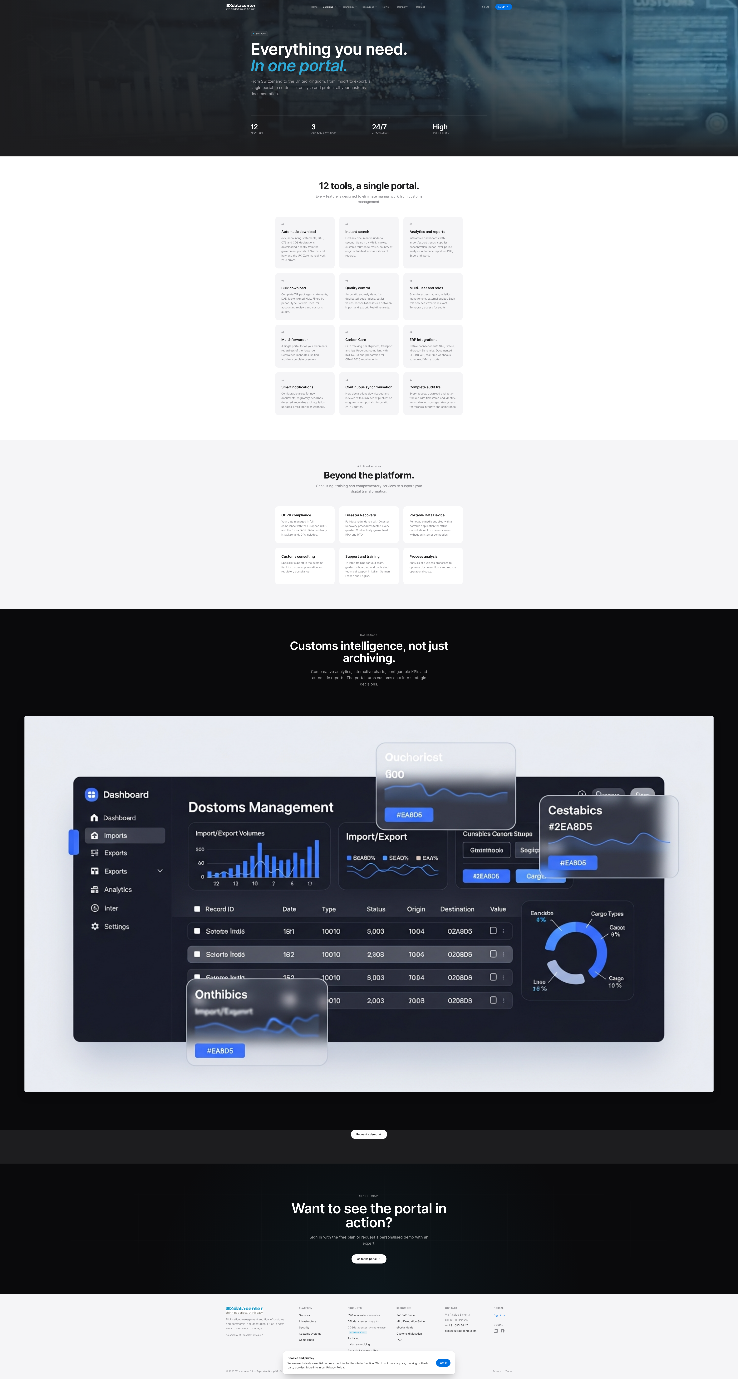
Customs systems (310, 1333)
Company (402, 6)
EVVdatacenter (357, 1315)
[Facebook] (502, 1331)
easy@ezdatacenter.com (460, 1330)
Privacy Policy (335, 1367)
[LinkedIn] (496, 1331)
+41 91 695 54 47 (456, 1325)
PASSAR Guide (405, 1315)
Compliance (306, 1339)
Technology (347, 6)
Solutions (328, 6)
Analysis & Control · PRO (363, 1350)
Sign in (498, 1315)
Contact (420, 6)
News (385, 6)
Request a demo (366, 1134)
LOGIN (501, 6)
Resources (368, 6)
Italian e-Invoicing (359, 1344)
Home (314, 6)
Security (304, 1327)
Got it (443, 1362)
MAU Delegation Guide (410, 1321)
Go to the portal (366, 1258)
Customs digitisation (409, 1333)
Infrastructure (307, 1321)
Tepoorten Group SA (252, 1334)
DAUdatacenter (357, 1321)
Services (304, 1315)
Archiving (353, 1338)
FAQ (399, 1339)
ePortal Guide (404, 1327)
